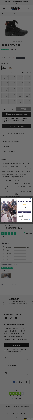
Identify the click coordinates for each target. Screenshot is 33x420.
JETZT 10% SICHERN (24, 212)
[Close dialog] (31, 199)
